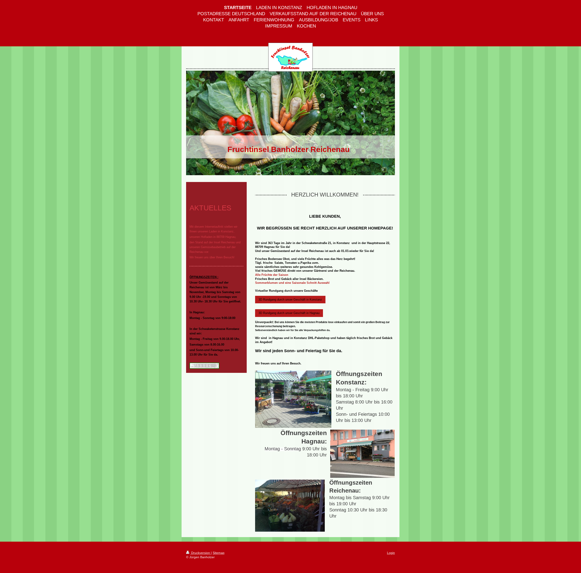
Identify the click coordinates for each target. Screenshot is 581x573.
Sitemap (218, 553)
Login (391, 553)
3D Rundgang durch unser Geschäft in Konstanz (290, 299)
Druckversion (200, 553)
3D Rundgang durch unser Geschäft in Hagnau (289, 313)
